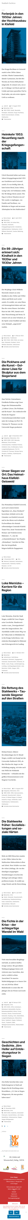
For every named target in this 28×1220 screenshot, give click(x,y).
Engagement (18, 659)
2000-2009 (7, 440)
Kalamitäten (20, 1016)
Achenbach (17, 1007)
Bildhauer (4, 442)
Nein (17, 1212)
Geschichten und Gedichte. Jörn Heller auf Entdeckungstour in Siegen (13, 1049)
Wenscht (12, 904)
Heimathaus (18, 561)
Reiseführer (5, 1117)
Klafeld (18, 563)
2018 (12, 1007)
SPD (18, 668)
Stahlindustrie (17, 453)
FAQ (14, 1189)
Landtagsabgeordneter (14, 666)
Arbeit (12, 110)
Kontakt (14, 1191)
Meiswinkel (18, 1018)
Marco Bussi (7, 218)
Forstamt (4, 1013)
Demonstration (18, 793)
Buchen (18, 1009)
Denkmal (6, 561)
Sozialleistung (6, 899)
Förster (10, 1013)
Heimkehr (10, 224)
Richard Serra (19, 451)
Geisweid (10, 112)
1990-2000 (7, 793)
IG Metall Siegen (11, 797)
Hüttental (13, 563)
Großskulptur (15, 447)
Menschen (6, 108)
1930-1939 (14, 340)
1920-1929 (7, 340)
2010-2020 (7, 1007)
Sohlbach (19, 1020)
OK (11, 1212)
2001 (12, 440)
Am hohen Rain (15, 222)
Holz (15, 1016)
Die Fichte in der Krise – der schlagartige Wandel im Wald (13, 926)
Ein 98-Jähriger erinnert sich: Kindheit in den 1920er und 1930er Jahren (12, 255)
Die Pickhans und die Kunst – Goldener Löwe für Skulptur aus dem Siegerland (14, 369)
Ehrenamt (11, 659)
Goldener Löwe (6, 447)
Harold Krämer (12, 1115)
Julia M (6, 106)
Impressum (14, 1194)
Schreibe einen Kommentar (11, 347)
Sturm (3, 1022)
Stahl (19, 799)
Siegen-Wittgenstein (8, 1119)
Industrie (4, 799)
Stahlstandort (14, 802)
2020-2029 (7, 1113)
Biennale (17, 440)
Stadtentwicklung (15, 899)
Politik (9, 668)
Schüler (17, 115)
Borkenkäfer (12, 1009)
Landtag (4, 666)
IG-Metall (19, 797)
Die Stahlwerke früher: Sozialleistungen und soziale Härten (14, 827)
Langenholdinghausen (8, 449)
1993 (12, 793)
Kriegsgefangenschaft (8, 227)
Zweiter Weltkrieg (18, 231)
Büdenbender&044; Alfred (9, 1011)
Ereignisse (6, 438)
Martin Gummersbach (8, 115)
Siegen (14, 668)
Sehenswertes (13, 1117)
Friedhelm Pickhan (16, 444)
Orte (11, 108)
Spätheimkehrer (6, 229)
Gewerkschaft (12, 661)
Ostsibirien (18, 227)
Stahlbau (9, 453)
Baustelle (17, 110)
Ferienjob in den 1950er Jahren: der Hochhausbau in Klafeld (14, 19)
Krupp (12, 664)
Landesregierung (19, 664)
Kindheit (13, 342)
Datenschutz (14, 1196)
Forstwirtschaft (16, 1013)
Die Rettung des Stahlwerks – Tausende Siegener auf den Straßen (14, 693)
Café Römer (14, 657)
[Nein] (26, 1212)
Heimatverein (5, 563)
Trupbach (8, 1022)
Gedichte (13, 1113)
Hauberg (10, 1016)
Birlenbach (5, 1009)
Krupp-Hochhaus (19, 112)
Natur (3, 1020)
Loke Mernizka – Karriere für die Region (13, 586)
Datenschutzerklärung (14, 1216)
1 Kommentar (7, 119)
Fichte (19, 1011)
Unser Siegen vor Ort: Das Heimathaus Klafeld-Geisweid (13, 476)
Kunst (21, 447)
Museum (4, 566)
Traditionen (13, 338)
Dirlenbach (5, 659)
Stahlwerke (5, 117)
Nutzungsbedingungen (14, 1198)
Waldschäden (20, 1024)
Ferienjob (4, 112)
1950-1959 (7, 110)
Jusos (7, 664)
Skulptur (4, 453)
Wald (13, 1022)
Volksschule (16, 344)
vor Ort (9, 566)
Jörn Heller (20, 1115)
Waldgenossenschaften (8, 1024)
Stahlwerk (5, 670)
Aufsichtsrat (7, 657)
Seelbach (8, 1020)
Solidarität (15, 799)
